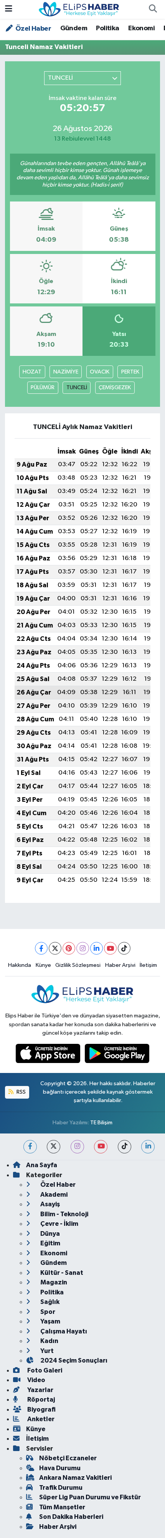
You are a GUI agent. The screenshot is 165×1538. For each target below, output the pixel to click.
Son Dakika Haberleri (71, 1516)
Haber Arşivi (120, 965)
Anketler (40, 1419)
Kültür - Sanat (61, 1272)
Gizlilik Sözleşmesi (78, 965)
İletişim (148, 965)
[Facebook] (41, 948)
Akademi (53, 1194)
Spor (47, 1312)
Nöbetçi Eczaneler (68, 1458)
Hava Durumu (60, 1468)
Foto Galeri (44, 1370)
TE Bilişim (101, 1122)
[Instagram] (82, 948)
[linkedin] (148, 1146)
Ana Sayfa (41, 1165)
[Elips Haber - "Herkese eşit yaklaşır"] (79, 9)
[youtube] (100, 1146)
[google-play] (117, 1055)
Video (35, 1380)
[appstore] (48, 1055)
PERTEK (130, 372)
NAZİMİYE (65, 372)
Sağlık (49, 1302)
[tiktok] (124, 1146)
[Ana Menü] (8, 9)
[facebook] (30, 1146)
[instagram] (77, 1146)
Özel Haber (32, 28)
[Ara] (152, 10)
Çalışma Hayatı (63, 1331)
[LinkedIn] (96, 948)
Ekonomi (141, 28)
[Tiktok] (124, 948)
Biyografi (41, 1409)
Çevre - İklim (58, 1223)
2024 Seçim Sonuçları (73, 1360)
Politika (107, 28)
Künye (43, 965)
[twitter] (53, 1146)
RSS (20, 1092)
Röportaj (40, 1399)
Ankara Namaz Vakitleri (75, 1477)
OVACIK (99, 372)
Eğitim (49, 1243)
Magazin (53, 1282)
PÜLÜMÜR (42, 387)
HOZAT (32, 372)
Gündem (73, 28)
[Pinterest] (69, 948)
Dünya (49, 1233)
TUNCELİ (76, 387)
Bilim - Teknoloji (63, 1214)
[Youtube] (110, 948)
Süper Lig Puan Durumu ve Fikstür (90, 1497)
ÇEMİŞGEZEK (115, 387)
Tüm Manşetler (62, 1507)
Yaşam (49, 1321)
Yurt (46, 1351)
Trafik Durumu (60, 1487)
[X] (55, 948)
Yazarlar (39, 1390)
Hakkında (19, 965)
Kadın (48, 1341)
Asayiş (49, 1204)
